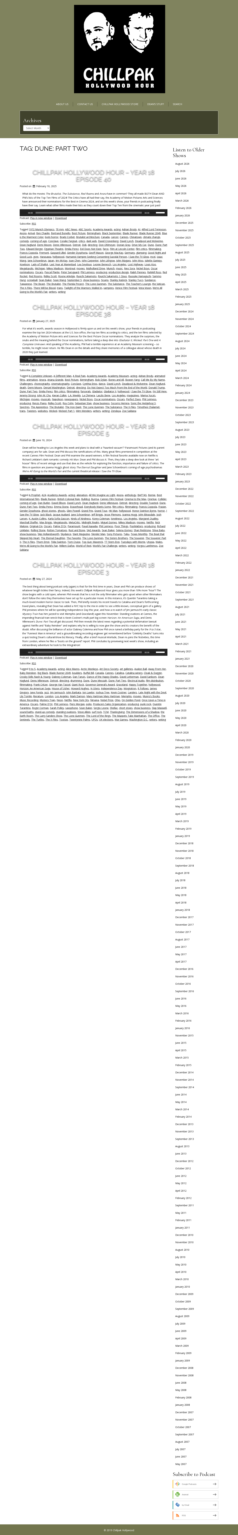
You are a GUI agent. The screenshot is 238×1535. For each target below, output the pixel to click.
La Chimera (88, 395)
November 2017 (184, 924)
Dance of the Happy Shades (102, 676)
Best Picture (79, 233)
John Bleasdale (146, 514)
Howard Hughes (80, 688)
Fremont (44, 252)
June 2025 (180, 267)
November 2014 (184, 1079)
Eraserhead (76, 506)
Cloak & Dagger (153, 673)
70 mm (60, 229)
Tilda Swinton (58, 542)
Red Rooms (35, 276)
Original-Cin (36, 526)
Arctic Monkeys (89, 669)
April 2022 (180, 547)
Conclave (53, 241)
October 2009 (183, 1301)
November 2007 (184, 1419)
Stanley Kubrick (118, 280)
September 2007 (184, 1434)
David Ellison (58, 503)
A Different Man (62, 376)
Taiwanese (26, 284)
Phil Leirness (87, 272)
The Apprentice (39, 407)
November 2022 (184, 496)
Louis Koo (150, 264)
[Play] (24, 212)
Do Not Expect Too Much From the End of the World (117, 387)
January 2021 (182, 658)
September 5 (74, 280)
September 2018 (184, 865)
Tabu (126, 534)
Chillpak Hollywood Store (120, 104)
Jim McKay (61, 260)
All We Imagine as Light (102, 495)
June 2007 (180, 1456)
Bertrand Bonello (60, 233)
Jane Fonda (36, 692)
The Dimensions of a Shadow (142, 712)
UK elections (106, 719)
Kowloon (25, 264)
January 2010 (182, 1286)
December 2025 (184, 222)
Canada (105, 237)
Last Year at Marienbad (62, 264)
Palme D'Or (59, 526)
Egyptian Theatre (53, 249)
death (23, 387)
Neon (60, 700)
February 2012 (183, 1198)
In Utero (95, 688)
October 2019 (183, 769)
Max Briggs (45, 522)
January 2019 (182, 836)
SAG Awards (93, 530)
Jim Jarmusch (57, 692)
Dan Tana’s (79, 676)
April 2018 (180, 902)
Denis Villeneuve (62, 245)
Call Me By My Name (153, 379)
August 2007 (182, 1441)
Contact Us (85, 104)
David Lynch (127, 241)
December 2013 (184, 1124)
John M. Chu (44, 395)
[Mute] (153, 212)
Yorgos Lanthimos (147, 545)
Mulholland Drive (95, 268)
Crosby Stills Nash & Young (35, 676)
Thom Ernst (42, 542)
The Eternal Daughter (53, 538)
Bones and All (116, 379)
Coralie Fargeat (68, 241)
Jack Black (46, 514)
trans (60, 288)
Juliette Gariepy (153, 260)
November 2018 (184, 850)
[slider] (161, 212)
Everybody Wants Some (97, 506)
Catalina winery (134, 673)
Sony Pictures (114, 534)
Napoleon (57, 399)
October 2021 (183, 592)
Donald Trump (156, 387)
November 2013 (184, 1131)
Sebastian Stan (83, 403)
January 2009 (182, 1360)
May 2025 (180, 274)
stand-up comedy (45, 712)
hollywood (58, 256)
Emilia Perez (72, 249)
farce (106, 249)
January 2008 (182, 1404)
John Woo (137, 260)
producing (101, 272)
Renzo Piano (39, 403)
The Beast (39, 284)
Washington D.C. (138, 719)
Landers (132, 692)
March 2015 (182, 1057)
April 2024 (180, 370)
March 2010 (182, 1279)
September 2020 (184, 688)
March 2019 (182, 821)
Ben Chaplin (43, 233)
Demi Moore (44, 245)
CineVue (152, 499)
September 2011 (184, 1205)
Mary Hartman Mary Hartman (103, 696)
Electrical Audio (136, 680)
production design (119, 272)
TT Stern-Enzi (112, 542)
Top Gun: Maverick (92, 542)
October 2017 (183, 932)
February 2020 (183, 740)
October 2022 (183, 503)
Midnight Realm (90, 522)
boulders (77, 673)
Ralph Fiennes (138, 272)
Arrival (31, 233)
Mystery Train (47, 700)
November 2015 (184, 1035)
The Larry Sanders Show (48, 715)
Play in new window (41, 218)
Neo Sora (129, 268)
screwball (32, 280)
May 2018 (180, 895)
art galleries (126, 669)
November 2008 (184, 1375)
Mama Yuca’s (147, 395)
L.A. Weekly (74, 395)
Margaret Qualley (148, 518)
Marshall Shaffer (29, 522)
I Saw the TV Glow (138, 256)
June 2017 (180, 946)
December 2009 (184, 1294)
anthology (130, 495)
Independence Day (111, 688)
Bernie (151, 495)
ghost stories (48, 510)
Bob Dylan (101, 379)
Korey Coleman (101, 518)
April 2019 (180, 813)
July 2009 (180, 1323)
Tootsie (63, 719)
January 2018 (182, 909)
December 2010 (184, 1235)
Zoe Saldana (129, 411)
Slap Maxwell (159, 708)
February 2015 (183, 1065)
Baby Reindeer (28, 673)
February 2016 (183, 1020)
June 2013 (180, 1153)
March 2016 (182, 1013)
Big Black (42, 673)
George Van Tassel (59, 684)
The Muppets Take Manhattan (129, 715)
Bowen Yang (132, 379)
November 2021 (184, 584)
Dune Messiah (99, 680)
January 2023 (182, 481)
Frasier (162, 506)
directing (92, 245)
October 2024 (183, 326)
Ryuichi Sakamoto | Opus (112, 276)
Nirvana (94, 700)
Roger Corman (40, 708)
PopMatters (136, 526)
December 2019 (184, 754)
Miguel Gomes (109, 522)
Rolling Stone (38, 530)
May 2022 (180, 540)
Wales (159, 542)
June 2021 (180, 621)
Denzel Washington (54, 387)
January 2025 (182, 304)
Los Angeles (119, 264)
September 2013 (184, 1139)
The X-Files (26, 288)
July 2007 (180, 1449)
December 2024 (184, 311)
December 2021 (184, 577)
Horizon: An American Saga (35, 688)
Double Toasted (149, 503)
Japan (51, 260)
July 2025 (180, 259)
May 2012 (180, 1183)
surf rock (97, 712)
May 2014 (180, 1102)
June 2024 (180, 355)
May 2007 (180, 1464)
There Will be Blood (44, 288)
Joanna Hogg (129, 514)
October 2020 (183, 680)
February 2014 (183, 1116)
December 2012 (184, 1161)
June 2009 (180, 1331)
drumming (76, 680)
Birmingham (94, 233)
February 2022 (183, 562)
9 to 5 (32, 669)
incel (152, 256)
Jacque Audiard (61, 514)
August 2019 (182, 784)
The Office (154, 715)
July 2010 (180, 1257)
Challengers (26, 383)
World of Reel (83, 545)
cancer (114, 237)
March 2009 (182, 1345)
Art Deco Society (108, 669)
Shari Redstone (142, 530)
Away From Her (157, 669)
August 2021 (182, 607)
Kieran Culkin (59, 395)
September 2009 (184, 1308)
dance (102, 383)
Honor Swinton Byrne (144, 510)
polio (89, 704)
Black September (111, 233)
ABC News (71, 229)
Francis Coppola (29, 252)
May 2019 (180, 806)
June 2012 (180, 1176)
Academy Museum (118, 376)
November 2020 (184, 673)
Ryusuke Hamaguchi (139, 276)
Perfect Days (133, 399)
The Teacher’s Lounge (138, 284)
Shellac (114, 708)
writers (53, 291)
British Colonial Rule (68, 499)
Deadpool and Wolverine (149, 241)
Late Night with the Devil (152, 692)
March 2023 (182, 466)
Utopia (150, 542)
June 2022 (180, 533)
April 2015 (180, 1050)
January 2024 (182, 392)
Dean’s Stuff (155, 104)
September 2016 (184, 991)
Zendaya (116, 411)
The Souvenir (136, 538)
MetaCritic (74, 522)
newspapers (71, 399)
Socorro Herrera (120, 403)
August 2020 (182, 695)
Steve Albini (84, 712)
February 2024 (183, 385)
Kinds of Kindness (81, 518)
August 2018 (182, 873)
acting (117, 229)
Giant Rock (78, 684)
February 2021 (183, 651)
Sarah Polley (57, 708)
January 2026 (182, 215)
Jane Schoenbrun (37, 260)
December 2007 (184, 1412)
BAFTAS (142, 495)
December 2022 (184, 488)
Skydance (66, 534)
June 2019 (180, 799)
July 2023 (180, 437)
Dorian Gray (123, 245)
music (119, 268)
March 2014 (182, 1109)
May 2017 (180, 954)
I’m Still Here (160, 391)
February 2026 (183, 208)
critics (82, 241)
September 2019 (184, 777)
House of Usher (61, 688)
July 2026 (180, 171)
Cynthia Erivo (90, 383)
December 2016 (184, 969)
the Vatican (158, 284)
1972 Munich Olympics (41, 229)
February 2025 (183, 296)
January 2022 (182, 570)
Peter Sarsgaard (70, 272)
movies (80, 268)
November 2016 (184, 976)
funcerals (85, 391)
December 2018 (184, 843)
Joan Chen (74, 260)
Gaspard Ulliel (58, 252)
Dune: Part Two (28, 391)
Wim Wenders (84, 411)
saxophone (71, 708)
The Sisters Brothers (116, 538)
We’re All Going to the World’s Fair (39, 545)
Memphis (126, 696)
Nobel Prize (106, 700)
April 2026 (180, 193)
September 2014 (184, 1087)
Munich (110, 268)
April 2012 (180, 1190)
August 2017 (182, 939)
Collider (162, 499)
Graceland (122, 684)
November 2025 (184, 230)
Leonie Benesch (102, 264)
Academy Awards (102, 229)
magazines (133, 395)
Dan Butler (44, 503)
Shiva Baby (158, 530)
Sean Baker (45, 280)
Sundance (150, 280)
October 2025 (183, 237)
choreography (42, 383)
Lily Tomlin (26, 696)
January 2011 (182, 1227)
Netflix (150, 522)
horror (161, 510)
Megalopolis (26, 268)
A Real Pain (79, 376)
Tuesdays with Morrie (133, 542)
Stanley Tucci (135, 280)
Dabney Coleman (61, 676)
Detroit (77, 245)
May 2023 (180, 451)
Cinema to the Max (135, 499)
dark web (91, 241)
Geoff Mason (96, 252)
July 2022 (180, 525)
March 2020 (182, 732)
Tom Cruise (73, 542)
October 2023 (183, 415)
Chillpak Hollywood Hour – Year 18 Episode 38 (94, 310)
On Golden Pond (131, 700)
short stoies (126, 708)
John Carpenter (90, 260)
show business (91, 280)
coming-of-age (38, 241)
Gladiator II (110, 391)
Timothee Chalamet (148, 407)
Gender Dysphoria (77, 252)
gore (36, 256)
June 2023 (180, 444)
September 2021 (184, 599)
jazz (46, 692)
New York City (81, 700)
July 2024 (180, 348)
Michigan (40, 268)
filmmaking (155, 249)
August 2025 (182, 252)
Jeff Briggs (97, 514)
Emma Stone (61, 506)
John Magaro (123, 260)
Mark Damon (77, 696)
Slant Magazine (81, 534)
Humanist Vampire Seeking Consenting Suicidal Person (96, 256)
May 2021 (180, 629)
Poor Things (121, 526)
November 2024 (184, 319)
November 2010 (184, 1242)
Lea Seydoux (84, 264)
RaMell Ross (154, 272)
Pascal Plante (52, 272)
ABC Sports (85, 229)
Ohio (117, 700)
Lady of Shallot (39, 264)
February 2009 (183, 1353)
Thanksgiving (117, 712)
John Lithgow (107, 260)
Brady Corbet (67, 237)
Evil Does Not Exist (90, 249)
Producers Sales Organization (109, 704)
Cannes (124, 237)
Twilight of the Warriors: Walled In (83, 288)
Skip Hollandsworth (48, 534)
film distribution (154, 680)
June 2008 (180, 1382)
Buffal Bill (88, 673)
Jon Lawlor (88, 692)
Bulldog (85, 499)
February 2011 (183, 1220)
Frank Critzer (40, 684)
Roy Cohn (68, 403)
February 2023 (183, 474)
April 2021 (180, 636)
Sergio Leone (101, 708)
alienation (81, 495)
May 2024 (180, 363)
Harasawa (45, 256)
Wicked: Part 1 (67, 411)
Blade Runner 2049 (150, 233)
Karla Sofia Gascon (58, 518)
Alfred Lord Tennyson (154, 229)
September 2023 (184, 422)
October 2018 (183, 858)
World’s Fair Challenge (105, 545)
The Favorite (74, 538)
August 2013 (182, 1146)
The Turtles (37, 719)
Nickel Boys (142, 268)
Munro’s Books (151, 696)
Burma (95, 499)
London (49, 696)
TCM (106, 712)
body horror (51, 237)
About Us (62, 104)
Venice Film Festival (126, 288)
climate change (151, 237)
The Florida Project (73, 284)
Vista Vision (145, 288)
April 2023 (180, 459)
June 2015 (180, 1042)
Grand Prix (87, 510)
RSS (34, 223)
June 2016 (180, 998)
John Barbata (73, 692)
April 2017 (180, 961)
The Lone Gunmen (95, 284)
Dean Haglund (28, 245)
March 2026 (182, 200)
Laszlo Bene (103, 395)
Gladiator (97, 391)
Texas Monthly (139, 534)
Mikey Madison (54, 268)
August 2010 (182, 1249)
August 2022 (182, 518)
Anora (23, 233)
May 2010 (180, 1264)
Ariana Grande (55, 379)
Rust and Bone (76, 530)
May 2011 (180, 1212)
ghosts (61, 510)
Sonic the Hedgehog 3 (143, 403)
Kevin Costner (118, 692)
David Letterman (129, 676)
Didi (84, 245)
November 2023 (184, 407)
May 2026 (180, 185)
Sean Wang (59, 280)
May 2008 (180, 1390)
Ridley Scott (50, 276)
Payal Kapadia (90, 526)
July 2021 (180, 614)
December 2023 (184, 400)
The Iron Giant (73, 407)
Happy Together (138, 684)
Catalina (119, 673)
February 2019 (183, 828)
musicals (46, 399)
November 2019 (184, 762)
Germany (130, 252)
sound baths (27, 712)
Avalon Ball (140, 669)
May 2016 (180, 1005)
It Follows (143, 688)
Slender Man (98, 534)
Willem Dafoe (67, 545)
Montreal (70, 268)
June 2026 (180, 178)
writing (62, 291)
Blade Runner (130, 233)
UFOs (94, 719)
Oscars (39, 272)
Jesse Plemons (112, 514)
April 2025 (180, 282)
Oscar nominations (105, 399)
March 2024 (182, 378)
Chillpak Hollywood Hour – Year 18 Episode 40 (94, 175)
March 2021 (182, 643)
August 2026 (182, 163)
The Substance (116, 284)
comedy (24, 241)
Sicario (105, 280)
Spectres (24, 407)
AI (139, 229)
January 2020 (182, 747)
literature (38, 696)
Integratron (130, 688)
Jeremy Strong (28, 395)
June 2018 (180, 887)
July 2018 (180, 880)
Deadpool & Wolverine (135, 383)
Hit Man (113, 510)
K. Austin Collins (38, 518)
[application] (93, 212)
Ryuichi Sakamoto (86, 276)
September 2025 (184, 245)
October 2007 (183, 1427)
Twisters (31, 411)
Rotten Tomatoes (57, 530)
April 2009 (180, 1338)
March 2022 (182, 555)
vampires (108, 288)
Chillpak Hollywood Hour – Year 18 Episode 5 (94, 429)
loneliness (116, 518)
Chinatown (136, 237)
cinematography (60, 383)
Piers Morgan (77, 704)
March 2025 (182, 289)
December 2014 (184, 1072)
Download (61, 218)
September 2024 (184, 333)
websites (43, 411)
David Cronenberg (108, 241)
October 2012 (183, 1168)
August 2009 (182, 1316)
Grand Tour (100, 510)
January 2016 (182, 1028)
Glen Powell (73, 510)
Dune (151, 245)
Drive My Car (139, 245)
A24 (44, 495)
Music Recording (29, 700)
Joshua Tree (102, 692)
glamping (141, 252)
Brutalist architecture (88, 237)
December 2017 (184, 917)
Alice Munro (72, 669)
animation (32, 379)
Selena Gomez (124, 530)
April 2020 (180, 725)
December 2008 (184, 1367)
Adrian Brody (129, 229)
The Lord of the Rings (98, 715)
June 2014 (180, 1094)
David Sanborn (148, 676)
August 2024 (182, 341)
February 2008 (183, 1397)
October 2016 (183, 983)
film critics (141, 249)
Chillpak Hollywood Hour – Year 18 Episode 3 (94, 568)
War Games (121, 719)
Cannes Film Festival (111, 499)
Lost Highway (135, 264)
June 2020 (180, 710)
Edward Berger (34, 249)
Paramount (74, 526)
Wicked (53, 411)
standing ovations (66, 712)
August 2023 (182, 429)
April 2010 (180, 1272)
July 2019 (180, 791)
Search (177, 104)
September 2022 (184, 511)
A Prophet (34, 495)
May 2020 (180, 718)
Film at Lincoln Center (122, 249)
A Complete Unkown (40, 376)
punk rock (145, 704)
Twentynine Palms (79, 719)
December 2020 (184, 666)
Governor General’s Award (100, 684)
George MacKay (114, 252)
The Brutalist (53, 284)
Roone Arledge (66, 276)
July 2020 (180, 703)
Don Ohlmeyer (107, 245)
